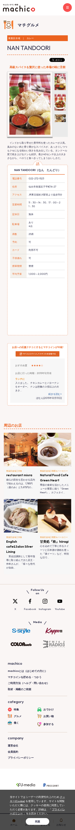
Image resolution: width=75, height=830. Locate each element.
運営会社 (13, 745)
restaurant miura (19, 475)
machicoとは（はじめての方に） (27, 670)
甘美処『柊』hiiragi (54, 541)
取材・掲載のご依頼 (19, 689)
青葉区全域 (11, 471)
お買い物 (48, 716)
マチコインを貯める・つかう (25, 677)
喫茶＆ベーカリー (60, 471)
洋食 (20, 471)
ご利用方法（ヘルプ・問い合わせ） (28, 683)
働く (16, 722)
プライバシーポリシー (21, 757)
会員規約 (13, 751)
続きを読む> (55, 393)
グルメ (18, 716)
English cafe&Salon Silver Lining (19, 547)
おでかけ (48, 709)
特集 (16, 709)
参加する (48, 724)
